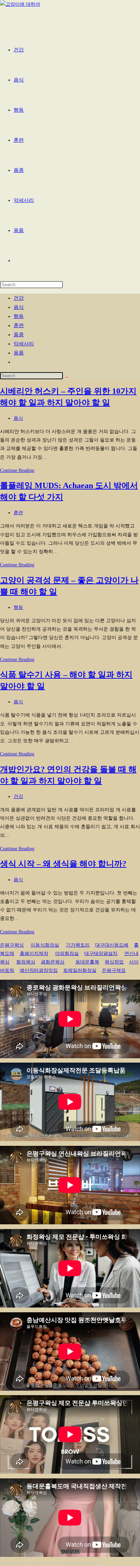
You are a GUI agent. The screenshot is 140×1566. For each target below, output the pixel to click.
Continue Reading (17, 470)
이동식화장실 (45, 945)
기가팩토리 (78, 945)
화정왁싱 (25, 961)
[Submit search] (66, 377)
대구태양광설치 (101, 953)
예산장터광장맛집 (39, 970)
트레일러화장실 (80, 970)
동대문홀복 (87, 961)
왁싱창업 (114, 961)
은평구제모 (114, 970)
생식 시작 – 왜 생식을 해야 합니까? (63, 863)
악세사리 (24, 343)
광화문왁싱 (53, 961)
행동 (19, 316)
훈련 (19, 325)
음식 (19, 307)
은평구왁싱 (12, 945)
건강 (19, 298)
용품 (19, 353)
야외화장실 (67, 953)
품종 (19, 334)
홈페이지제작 (34, 953)
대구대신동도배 (111, 945)
